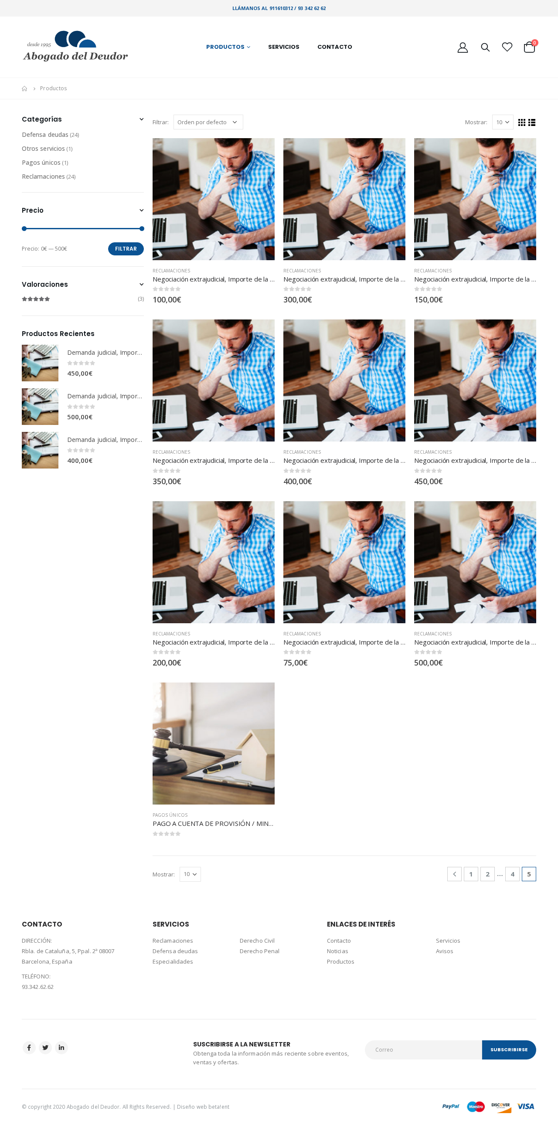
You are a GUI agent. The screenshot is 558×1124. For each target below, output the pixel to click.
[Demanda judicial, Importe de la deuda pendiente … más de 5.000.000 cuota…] (40, 406)
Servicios (283, 47)
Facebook (29, 1047)
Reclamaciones (171, 271)
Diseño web (192, 1106)
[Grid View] (522, 123)
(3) (83, 299)
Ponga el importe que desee (260, 697)
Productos (225, 47)
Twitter (45, 1047)
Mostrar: (476, 122)
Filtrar (126, 248)
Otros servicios (43, 148)
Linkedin (61, 1047)
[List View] (532, 123)
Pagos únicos (170, 815)
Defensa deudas (45, 134)
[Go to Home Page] (25, 88)
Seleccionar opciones (260, 152)
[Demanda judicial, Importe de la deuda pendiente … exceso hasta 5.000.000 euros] (40, 363)
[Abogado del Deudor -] (76, 47)
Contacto (334, 47)
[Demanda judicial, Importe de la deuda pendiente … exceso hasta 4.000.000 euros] (40, 450)
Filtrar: (161, 122)
